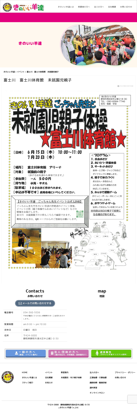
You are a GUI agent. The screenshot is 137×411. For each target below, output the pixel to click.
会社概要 (112, 7)
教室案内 (64, 372)
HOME (24, 372)
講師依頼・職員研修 (98, 382)
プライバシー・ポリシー (125, 372)
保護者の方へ (84, 7)
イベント (49, 372)
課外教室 (93, 387)
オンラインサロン (97, 392)
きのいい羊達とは (66, 7)
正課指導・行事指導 (98, 377)
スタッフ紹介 (27, 382)
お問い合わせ (126, 7)
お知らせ (49, 382)
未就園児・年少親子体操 (71, 377)
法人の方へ (99, 7)
